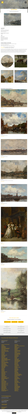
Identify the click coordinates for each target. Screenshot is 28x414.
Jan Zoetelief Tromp (3, 390)
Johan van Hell (16, 362)
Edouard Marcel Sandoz (17, 378)
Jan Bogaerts (16, 349)
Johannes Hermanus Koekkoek (4, 362)
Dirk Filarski (16, 357)
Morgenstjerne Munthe (17, 375)
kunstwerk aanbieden (4, 404)
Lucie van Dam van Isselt (17, 353)
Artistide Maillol (16, 370)
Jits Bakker (16, 346)
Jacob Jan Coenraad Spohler (4, 384)
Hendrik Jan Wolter (17, 389)
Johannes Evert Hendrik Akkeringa (5, 344)
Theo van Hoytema (17, 365)
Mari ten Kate (3, 357)
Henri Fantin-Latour (17, 355)
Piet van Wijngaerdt (17, 387)
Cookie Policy (3, 408)
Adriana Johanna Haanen (17, 360)
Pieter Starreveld (16, 381)
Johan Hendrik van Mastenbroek (18, 374)
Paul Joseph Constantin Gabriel (5, 351)
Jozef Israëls (2, 354)
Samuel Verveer (3, 389)
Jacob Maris (2, 368)
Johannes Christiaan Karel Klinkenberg (5, 359)
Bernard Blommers (3, 347)
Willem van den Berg (17, 347)
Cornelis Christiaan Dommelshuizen (5, 348)
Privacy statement (3, 407)
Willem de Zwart (16, 390)
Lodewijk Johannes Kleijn (4, 358)
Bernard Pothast (3, 372)
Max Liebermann (16, 369)
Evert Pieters (16, 376)
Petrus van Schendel (3, 381)
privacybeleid (16, 411)
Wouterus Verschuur (3, 387)
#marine (2, 40)
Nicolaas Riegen (3, 373)
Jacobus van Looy (17, 373)
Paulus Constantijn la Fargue (4, 350)
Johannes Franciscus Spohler (4, 383)
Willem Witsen (16, 388)
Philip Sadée (2, 379)
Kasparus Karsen (3, 355)
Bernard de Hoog (17, 364)
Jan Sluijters (16, 380)
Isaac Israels (16, 366)
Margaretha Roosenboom (4, 378)
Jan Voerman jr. (16, 384)
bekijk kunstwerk (2, 109)
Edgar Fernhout (16, 356)
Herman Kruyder (16, 368)
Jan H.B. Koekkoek (3, 363)
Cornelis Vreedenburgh (17, 386)
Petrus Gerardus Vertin (4, 388)
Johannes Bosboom (3, 346)
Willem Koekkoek (3, 366)
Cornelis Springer (3, 385)
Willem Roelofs (3, 375)
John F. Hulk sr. (3, 353)
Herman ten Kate (3, 356)
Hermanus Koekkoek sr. (4, 364)
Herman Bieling (16, 348)
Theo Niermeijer (16, 372)
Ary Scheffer (2, 380)
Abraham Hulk (3, 352)
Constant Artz (16, 344)
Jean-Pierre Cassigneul (17, 352)
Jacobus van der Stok (3, 386)
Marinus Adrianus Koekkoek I (4, 365)
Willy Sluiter (16, 379)
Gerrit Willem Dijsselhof (17, 354)
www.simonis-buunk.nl (4, 401)
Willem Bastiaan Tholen (17, 382)
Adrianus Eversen (3, 349)
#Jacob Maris (2, 36)
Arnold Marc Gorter (17, 358)
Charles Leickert (3, 367)
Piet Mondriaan (16, 371)
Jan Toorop (16, 383)
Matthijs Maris (3, 369)
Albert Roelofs (3, 374)
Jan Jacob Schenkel (3, 382)
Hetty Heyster (16, 363)
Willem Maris (2, 370)
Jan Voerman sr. (16, 385)
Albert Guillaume (16, 359)
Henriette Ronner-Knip (4, 376)
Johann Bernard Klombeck (4, 360)
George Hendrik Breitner (17, 351)
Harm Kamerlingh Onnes (17, 367)
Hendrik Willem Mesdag (4, 371)
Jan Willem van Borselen (17, 350)
